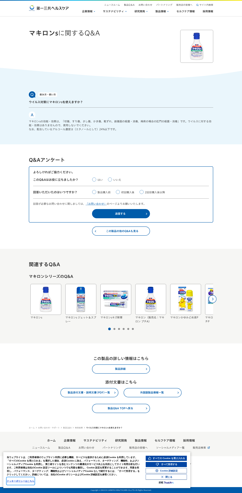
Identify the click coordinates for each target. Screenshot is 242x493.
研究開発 (139, 11)
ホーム (32, 428)
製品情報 (160, 11)
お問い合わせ (145, 5)
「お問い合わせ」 (96, 203)
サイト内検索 (206, 5)
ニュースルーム (112, 5)
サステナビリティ (113, 11)
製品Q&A (67, 428)
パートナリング (164, 5)
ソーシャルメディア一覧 (170, 447)
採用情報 (208, 11)
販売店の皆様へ (184, 5)
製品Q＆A (129, 5)
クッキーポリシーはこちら (20, 481)
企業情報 (87, 11)
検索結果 (79, 428)
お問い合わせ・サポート (49, 428)
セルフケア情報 (185, 11)
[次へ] (212, 299)
